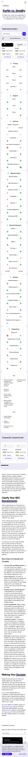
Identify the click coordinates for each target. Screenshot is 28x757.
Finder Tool (7, 712)
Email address (5, 733)
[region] (14, 454)
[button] (7, 51)
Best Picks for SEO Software (10, 706)
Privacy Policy (22, 754)
